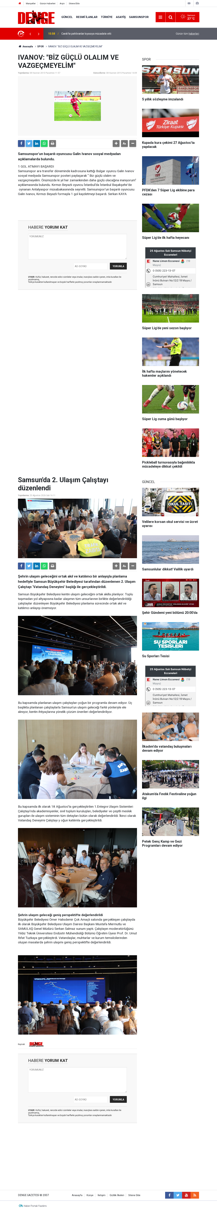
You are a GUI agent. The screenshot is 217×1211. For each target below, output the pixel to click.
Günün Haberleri (47, 3)
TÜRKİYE (107, 17)
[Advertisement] (77, 323)
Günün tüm (187, 33)
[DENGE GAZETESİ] (36, 16)
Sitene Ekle (74, 3)
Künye (90, 1195)
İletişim (101, 1195)
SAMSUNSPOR (139, 17)
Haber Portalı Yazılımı (35, 1206)
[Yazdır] (52, 143)
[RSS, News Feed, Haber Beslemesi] (195, 1195)
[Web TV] (189, 3)
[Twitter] (29, 143)
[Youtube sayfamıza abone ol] (186, 1195)
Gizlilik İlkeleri (117, 1195)
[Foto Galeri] (197, 3)
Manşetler (31, 3)
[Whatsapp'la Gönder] (44, 143)
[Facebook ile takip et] (169, 1195)
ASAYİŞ (121, 17)
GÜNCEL (67, 17)
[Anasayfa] (20, 3)
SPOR (40, 46)
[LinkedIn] (36, 143)
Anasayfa (27, 46)
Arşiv (62, 3)
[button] (116, 143)
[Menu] (160, 17)
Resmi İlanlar (86, 17)
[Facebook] (21, 143)
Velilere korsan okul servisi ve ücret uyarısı (86, 33)
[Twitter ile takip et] (178, 1195)
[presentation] (30, 34)
